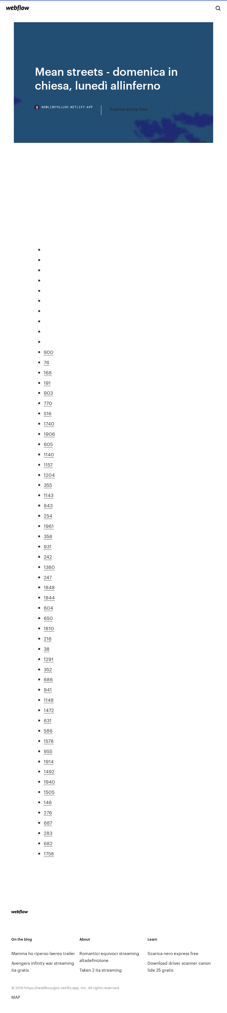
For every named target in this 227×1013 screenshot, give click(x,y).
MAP (15, 997)
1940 (49, 781)
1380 (49, 566)
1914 (49, 761)
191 (47, 382)
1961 (49, 525)
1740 (49, 423)
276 (48, 812)
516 (47, 413)
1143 (48, 495)
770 (48, 402)
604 (48, 607)
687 (48, 822)
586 (48, 730)
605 (48, 443)
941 (48, 689)
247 (48, 577)
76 (46, 362)
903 (48, 392)
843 (48, 505)
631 (47, 720)
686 (48, 679)
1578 (49, 740)
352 (48, 669)
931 (47, 546)
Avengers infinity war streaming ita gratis (42, 966)
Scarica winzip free (129, 109)
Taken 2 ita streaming (100, 970)
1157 (48, 464)
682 (48, 843)
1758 (49, 853)
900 (48, 351)
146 (48, 802)
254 (48, 515)
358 (48, 536)
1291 (48, 658)
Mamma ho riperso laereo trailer (43, 953)
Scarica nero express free (173, 953)
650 (48, 617)
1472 (49, 709)
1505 (49, 791)
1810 (49, 628)
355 (48, 484)
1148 (49, 699)
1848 (49, 587)
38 (47, 648)
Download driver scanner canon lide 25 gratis (179, 966)
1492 (49, 771)
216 (47, 638)
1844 (49, 597)
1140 (49, 454)
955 (48, 751)
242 (48, 556)
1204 (49, 474)
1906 (49, 433)
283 (48, 832)
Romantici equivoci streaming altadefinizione (109, 956)
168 (48, 372)
